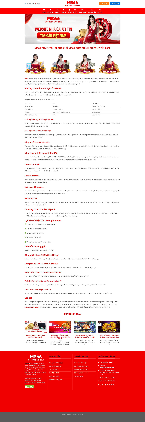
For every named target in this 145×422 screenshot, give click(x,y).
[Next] (120, 336)
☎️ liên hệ (37, 3)
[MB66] (72, 4)
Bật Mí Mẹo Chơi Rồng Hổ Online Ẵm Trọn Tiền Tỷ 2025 (85, 336)
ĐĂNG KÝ (104, 4)
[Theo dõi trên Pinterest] (109, 385)
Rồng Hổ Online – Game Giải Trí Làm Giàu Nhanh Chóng (109, 336)
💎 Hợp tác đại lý (29, 3)
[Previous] (24, 336)
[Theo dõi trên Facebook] (105, 385)
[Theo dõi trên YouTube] (111, 385)
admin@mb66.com (109, 381)
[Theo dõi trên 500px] (114, 385)
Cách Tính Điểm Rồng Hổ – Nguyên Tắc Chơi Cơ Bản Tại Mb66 (60, 337)
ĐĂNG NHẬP (115, 4)
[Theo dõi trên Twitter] (107, 385)
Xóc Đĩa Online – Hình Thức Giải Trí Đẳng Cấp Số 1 (35, 336)
